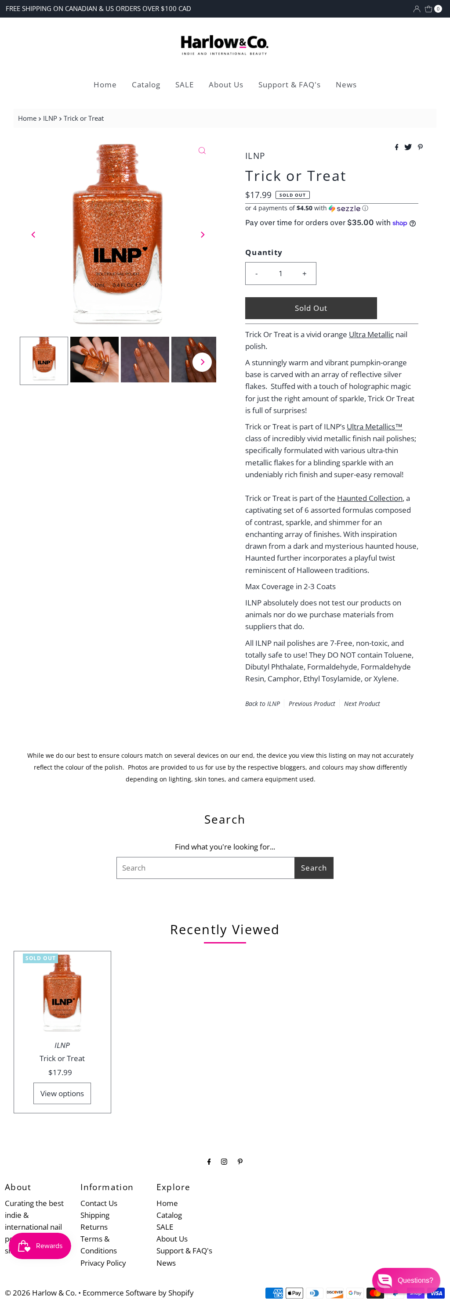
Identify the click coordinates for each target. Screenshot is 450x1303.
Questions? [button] (415, 1280)
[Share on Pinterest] (420, 147)
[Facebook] (209, 1161)
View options (62, 1093)
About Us (226, 84)
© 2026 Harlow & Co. (40, 1293)
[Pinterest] (240, 1161)
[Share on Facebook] (397, 147)
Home (105, 84)
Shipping (94, 1215)
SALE (184, 84)
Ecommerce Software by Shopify (138, 1293)
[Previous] (34, 234)
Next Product (362, 703)
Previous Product (312, 703)
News (346, 84)
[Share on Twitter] (409, 147)
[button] (331, 208)
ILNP (50, 118)
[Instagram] (224, 1161)
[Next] (202, 234)
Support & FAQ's (289, 84)
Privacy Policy (103, 1263)
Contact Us (98, 1203)
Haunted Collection (370, 498)
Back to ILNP (262, 703)
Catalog (146, 84)
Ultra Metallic (371, 334)
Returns (94, 1227)
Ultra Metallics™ (375, 426)
